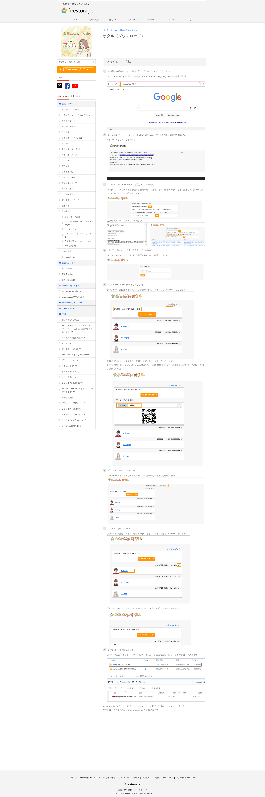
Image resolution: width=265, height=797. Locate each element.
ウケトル (65, 132)
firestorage (132, 784)
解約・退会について (70, 371)
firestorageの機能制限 (71, 426)
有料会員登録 (67, 274)
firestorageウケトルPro (72, 303)
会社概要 (135, 778)
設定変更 (65, 206)
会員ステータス (68, 263)
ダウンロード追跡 (72, 217)
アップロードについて (71, 349)
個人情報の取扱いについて (187, 778)
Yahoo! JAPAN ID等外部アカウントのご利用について (78, 390)
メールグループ (68, 189)
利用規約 (146, 778)
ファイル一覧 (67, 172)
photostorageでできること (73, 297)
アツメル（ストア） (70, 155)
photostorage (70, 257)
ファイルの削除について (72, 383)
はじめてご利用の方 (70, 320)
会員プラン (113, 20)
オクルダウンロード (70, 121)
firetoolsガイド (68, 308)
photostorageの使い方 (71, 291)
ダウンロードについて (71, 360)
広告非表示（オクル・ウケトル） (78, 241)
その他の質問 (67, 397)
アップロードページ (70, 200)
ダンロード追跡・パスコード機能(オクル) (78, 223)
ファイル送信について (71, 409)
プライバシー (124, 778)
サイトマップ (168, 778)
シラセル (65, 160)
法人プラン (132, 20)
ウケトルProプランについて (74, 420)
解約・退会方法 (68, 280)
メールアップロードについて (74, 414)
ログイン (170, 20)
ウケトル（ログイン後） (72, 138)
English (151, 20)
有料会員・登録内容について (74, 338)
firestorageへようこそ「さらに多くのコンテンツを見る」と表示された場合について (77, 328)
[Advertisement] (130, 736)
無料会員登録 (67, 268)
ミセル (64, 143)
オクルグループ (68, 126)
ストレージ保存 (68, 177)
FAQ (189, 20)
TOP (76, 20)
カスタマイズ (70, 229)
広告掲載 (156, 778)
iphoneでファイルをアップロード (76, 355)
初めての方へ (94, 20)
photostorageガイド (70, 285)
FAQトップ (73, 778)
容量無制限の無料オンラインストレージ (132, 790)
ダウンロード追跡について (73, 403)
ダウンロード (67, 166)
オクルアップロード (70, 109)
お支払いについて (69, 366)
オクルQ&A (66, 343)
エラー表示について (70, 377)
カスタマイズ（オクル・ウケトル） (78, 235)
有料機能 (65, 211)
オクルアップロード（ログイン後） (77, 115)
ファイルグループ (69, 183)
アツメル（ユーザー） (71, 149)
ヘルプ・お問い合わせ (107, 778)
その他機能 (66, 251)
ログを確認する (68, 194)
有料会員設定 (70, 246)
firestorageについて (87, 778)
